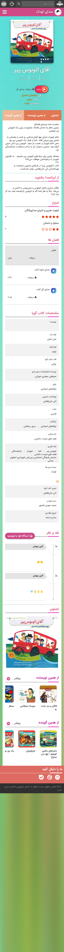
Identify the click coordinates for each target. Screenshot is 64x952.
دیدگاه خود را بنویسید (17, 536)
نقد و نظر (53, 533)
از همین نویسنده (36, 115)
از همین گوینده (13, 115)
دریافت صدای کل (24, 89)
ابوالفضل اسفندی (29, 95)
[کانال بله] (41, 778)
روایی (29, 99)
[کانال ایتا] (49, 778)
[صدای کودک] (57, 778)
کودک (27, 103)
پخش (38, 89)
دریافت (30, 278)
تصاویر (54, 115)
